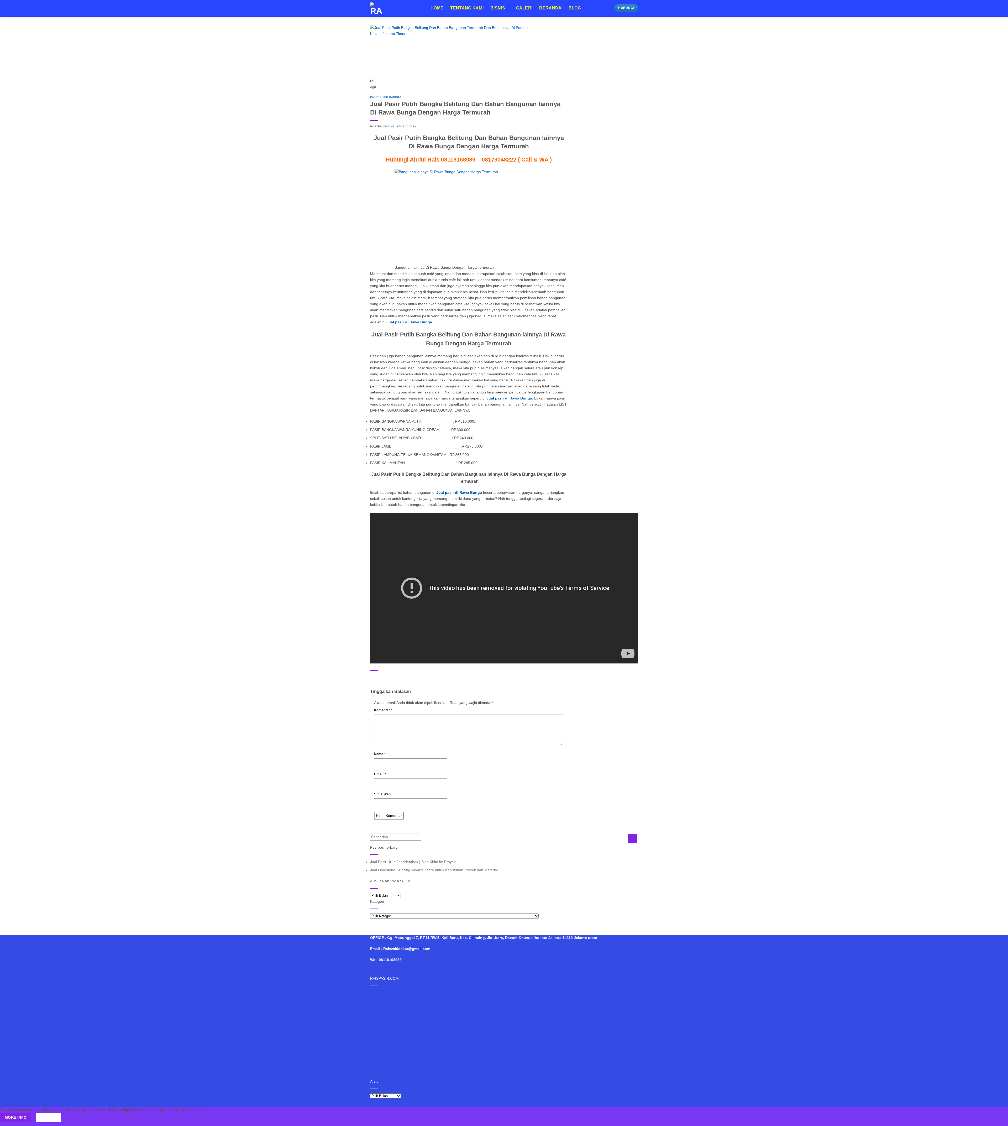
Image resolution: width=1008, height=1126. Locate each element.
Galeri (524, 8)
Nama (380, 754)
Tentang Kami (467, 8)
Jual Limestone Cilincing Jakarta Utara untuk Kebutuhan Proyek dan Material (434, 870)
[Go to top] (997, 1119)
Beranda (550, 8)
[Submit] (632, 838)
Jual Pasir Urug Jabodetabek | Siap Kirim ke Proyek (413, 862)
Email (380, 774)
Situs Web (382, 794)
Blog (575, 8)
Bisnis (497, 8)
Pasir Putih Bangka (385, 97)
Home (436, 8)
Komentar (383, 710)
